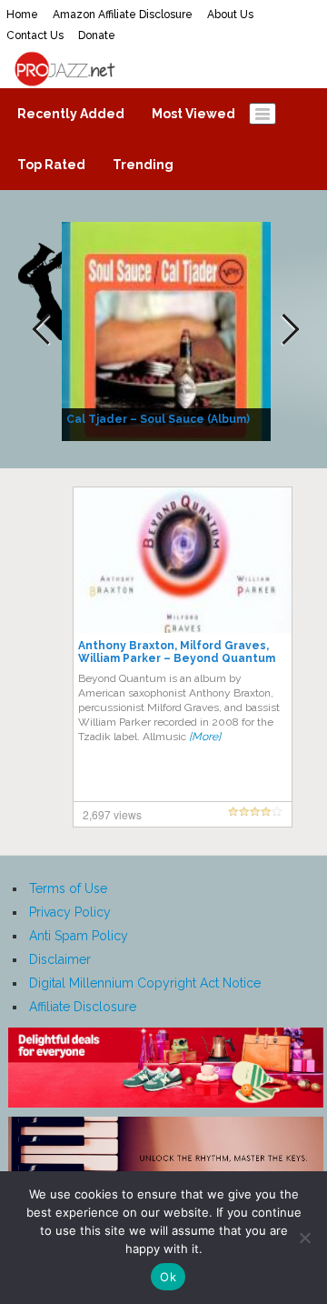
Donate (96, 35)
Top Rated (51, 164)
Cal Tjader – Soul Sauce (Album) (158, 419)
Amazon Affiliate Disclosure (123, 14)
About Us (230, 14)
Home (22, 14)
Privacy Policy (70, 912)
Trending (143, 164)
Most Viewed (193, 113)
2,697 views (112, 814)
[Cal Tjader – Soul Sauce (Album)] (168, 330)
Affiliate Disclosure (82, 1006)
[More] (205, 736)
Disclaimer (60, 959)
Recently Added (70, 113)
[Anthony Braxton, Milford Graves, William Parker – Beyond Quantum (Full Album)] (183, 559)
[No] (304, 1238)
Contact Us (35, 35)
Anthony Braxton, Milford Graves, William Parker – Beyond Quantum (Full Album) (176, 658)
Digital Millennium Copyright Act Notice (145, 983)
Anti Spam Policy (78, 935)
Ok (168, 1276)
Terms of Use (68, 888)
